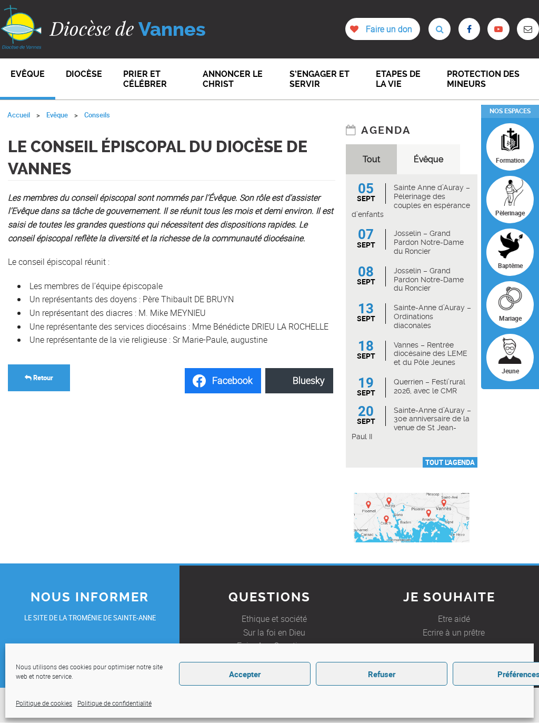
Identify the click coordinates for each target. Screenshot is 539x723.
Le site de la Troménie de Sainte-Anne (90, 617)
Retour (42, 377)
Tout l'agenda (450, 462)
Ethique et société (274, 619)
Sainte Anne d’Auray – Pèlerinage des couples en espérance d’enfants (411, 200)
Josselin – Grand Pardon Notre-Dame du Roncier (429, 242)
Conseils (97, 115)
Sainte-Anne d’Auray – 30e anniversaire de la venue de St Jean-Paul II (411, 423)
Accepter (245, 674)
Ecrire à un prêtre (454, 632)
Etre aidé (454, 619)
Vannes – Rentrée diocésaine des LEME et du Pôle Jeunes (430, 354)
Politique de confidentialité (114, 703)
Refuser (381, 674)
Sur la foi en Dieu (274, 632)
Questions (269, 597)
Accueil (18, 115)
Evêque (57, 115)
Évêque (428, 159)
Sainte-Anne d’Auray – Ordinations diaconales (432, 316)
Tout (371, 159)
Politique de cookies (44, 703)
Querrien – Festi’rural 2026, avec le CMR (429, 386)
